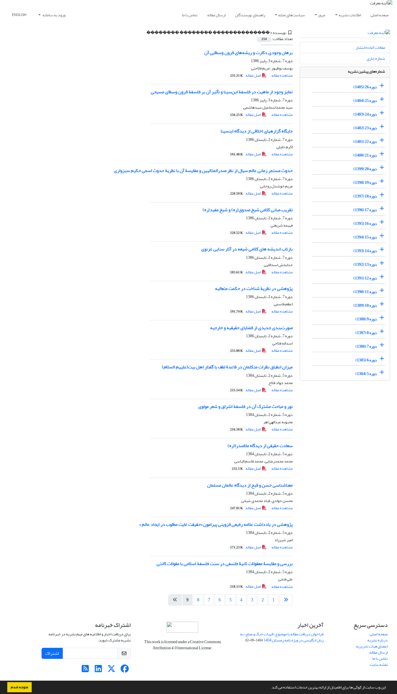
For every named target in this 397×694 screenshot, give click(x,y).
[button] (269, 688)
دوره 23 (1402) (365, 128)
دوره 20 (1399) (365, 169)
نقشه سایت (379, 664)
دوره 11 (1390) (365, 292)
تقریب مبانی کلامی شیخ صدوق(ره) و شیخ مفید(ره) (248, 209)
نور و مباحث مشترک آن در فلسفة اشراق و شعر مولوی (245, 406)
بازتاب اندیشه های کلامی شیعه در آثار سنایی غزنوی (247, 249)
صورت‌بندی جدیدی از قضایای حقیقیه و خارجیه (251, 327)
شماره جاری (376, 58)
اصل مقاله (246, 75)
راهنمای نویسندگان (250, 15)
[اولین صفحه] (286, 599)
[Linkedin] (98, 670)
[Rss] (85, 670)
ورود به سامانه (53, 15)
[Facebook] (124, 670)
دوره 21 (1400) (365, 155)
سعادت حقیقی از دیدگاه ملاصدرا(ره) (260, 445)
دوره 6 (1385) (366, 360)
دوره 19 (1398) (365, 182)
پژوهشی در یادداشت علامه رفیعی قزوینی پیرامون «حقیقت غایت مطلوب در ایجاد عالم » (216, 524)
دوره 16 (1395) (365, 223)
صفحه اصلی (380, 15)
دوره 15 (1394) (365, 237)
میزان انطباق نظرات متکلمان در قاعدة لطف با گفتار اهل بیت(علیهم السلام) (227, 367)
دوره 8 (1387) (366, 333)
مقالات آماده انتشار (370, 47)
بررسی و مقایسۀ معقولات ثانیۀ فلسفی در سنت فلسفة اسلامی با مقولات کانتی (225, 563)
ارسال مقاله (216, 15)
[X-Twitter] (111, 670)
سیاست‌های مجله (291, 15)
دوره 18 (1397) (365, 196)
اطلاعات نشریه (350, 15)
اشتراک (52, 653)
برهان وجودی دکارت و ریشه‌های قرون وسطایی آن (248, 52)
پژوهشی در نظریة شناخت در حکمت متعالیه (254, 288)
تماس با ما (189, 15)
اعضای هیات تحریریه (372, 646)
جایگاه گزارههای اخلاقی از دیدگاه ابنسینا (257, 131)
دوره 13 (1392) (365, 264)
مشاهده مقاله (282, 75)
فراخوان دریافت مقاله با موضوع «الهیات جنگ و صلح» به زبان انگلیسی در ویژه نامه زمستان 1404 (281, 637)
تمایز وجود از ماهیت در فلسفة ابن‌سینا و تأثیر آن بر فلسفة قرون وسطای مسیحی (222, 91)
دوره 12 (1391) (365, 278)
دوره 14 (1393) (365, 251)
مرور (321, 15)
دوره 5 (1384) (366, 374)
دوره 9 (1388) (366, 319)
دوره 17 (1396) (365, 210)
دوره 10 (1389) (365, 305)
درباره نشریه (377, 640)
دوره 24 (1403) (365, 114)
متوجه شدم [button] (19, 687)
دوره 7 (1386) (366, 346)
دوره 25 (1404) (365, 101)
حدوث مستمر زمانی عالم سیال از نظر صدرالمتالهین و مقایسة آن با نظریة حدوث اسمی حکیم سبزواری (203, 170)
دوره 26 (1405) (365, 87)
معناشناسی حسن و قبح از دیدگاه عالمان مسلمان (250, 485)
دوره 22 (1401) (365, 142)
